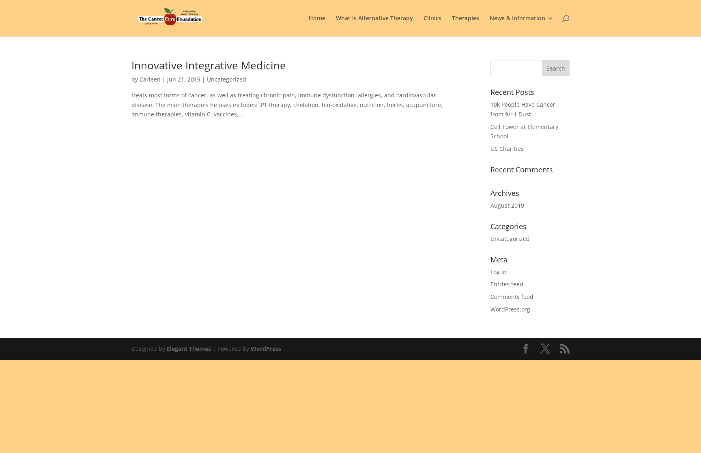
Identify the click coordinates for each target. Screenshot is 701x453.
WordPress (266, 348)
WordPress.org (510, 309)
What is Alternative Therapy (374, 18)
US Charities (507, 148)
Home (317, 18)
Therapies (465, 18)
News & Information (517, 18)
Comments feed (511, 297)
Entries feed (506, 284)
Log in (498, 272)
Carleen (150, 79)
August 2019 (507, 205)
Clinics (432, 18)
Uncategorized (510, 239)
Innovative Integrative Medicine (208, 65)
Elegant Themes (189, 348)
